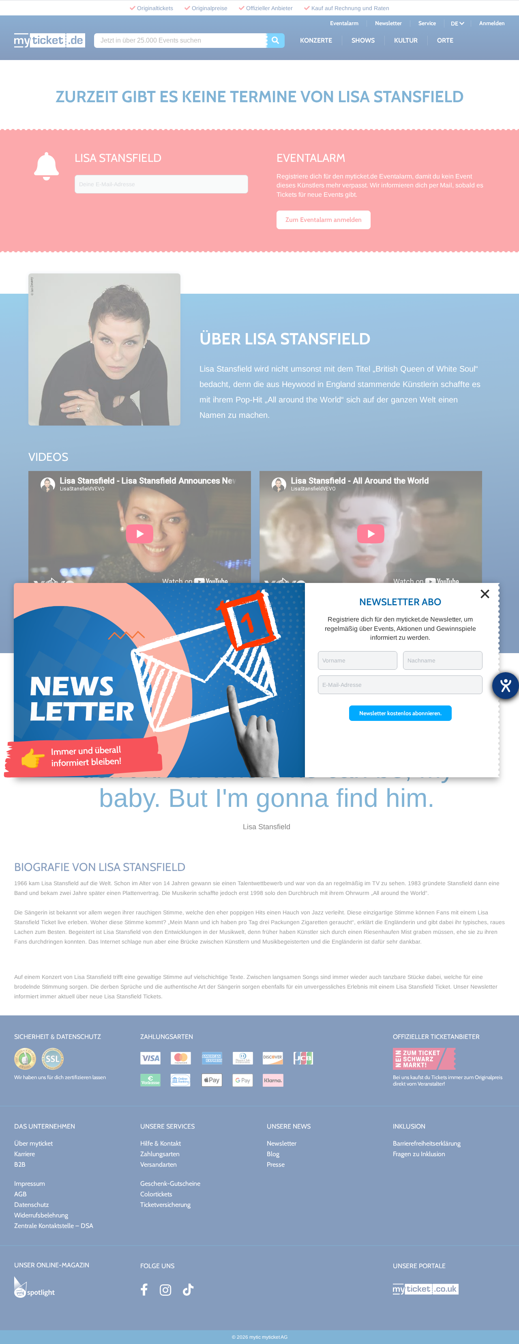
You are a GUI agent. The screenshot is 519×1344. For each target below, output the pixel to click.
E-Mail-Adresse (342, 685)
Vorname (333, 660)
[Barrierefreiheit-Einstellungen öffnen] (505, 685)
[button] (400, 713)
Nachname (421, 660)
